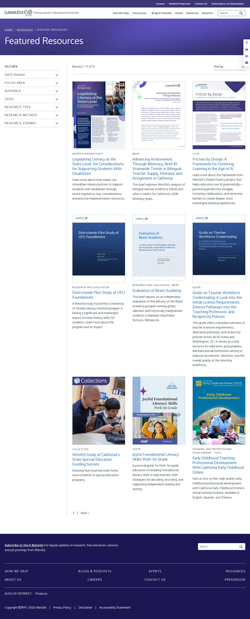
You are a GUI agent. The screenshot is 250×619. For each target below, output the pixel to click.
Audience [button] (13, 91)
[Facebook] (246, 42)
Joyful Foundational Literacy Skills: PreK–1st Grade (156, 456)
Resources (192, 13)
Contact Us (201, 3)
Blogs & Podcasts (162, 13)
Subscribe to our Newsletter (227, 3)
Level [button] (9, 99)
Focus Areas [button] (139, 13)
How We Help (121, 13)
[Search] (241, 13)
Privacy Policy (62, 607)
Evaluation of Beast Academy (157, 290)
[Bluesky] (246, 49)
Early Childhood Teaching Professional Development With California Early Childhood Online (218, 464)
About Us (207, 13)
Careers (160, 3)
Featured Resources (52, 29)
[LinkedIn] (246, 56)
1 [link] (73, 513)
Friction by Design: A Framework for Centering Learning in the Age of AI (213, 164)
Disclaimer (85, 607)
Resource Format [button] (21, 123)
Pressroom (235, 579)
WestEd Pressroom (179, 3)
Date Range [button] (15, 75)
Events (179, 13)
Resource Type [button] (18, 107)
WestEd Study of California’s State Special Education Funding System (96, 459)
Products (41, 593)
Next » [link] (85, 513)
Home (9, 29)
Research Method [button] (21, 115)
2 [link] (77, 513)
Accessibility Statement (115, 607)
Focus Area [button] (15, 83)
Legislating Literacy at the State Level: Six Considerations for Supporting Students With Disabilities (98, 166)
